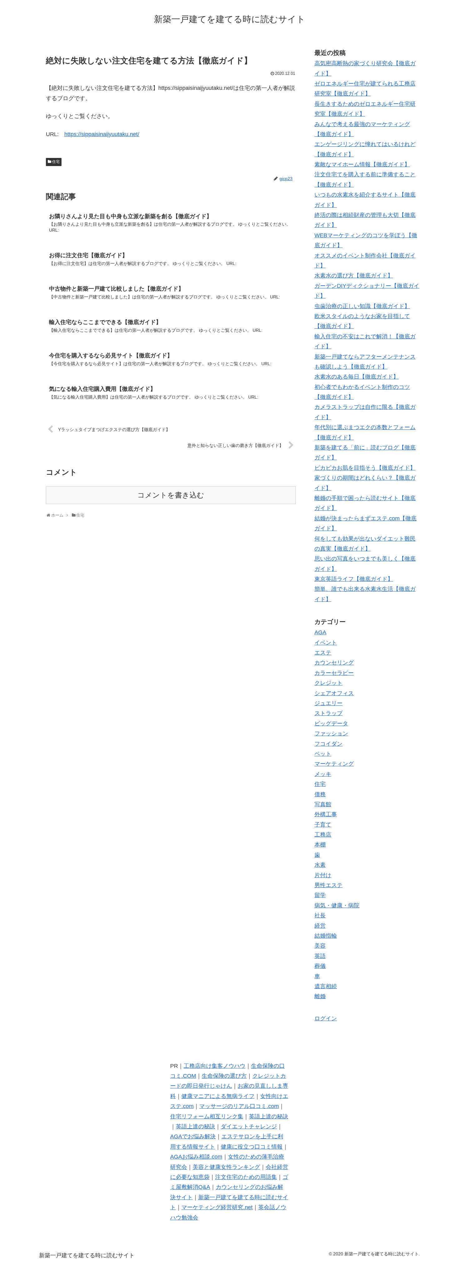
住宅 (56, 161)
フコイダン (328, 744)
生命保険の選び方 (224, 1076)
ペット (322, 754)
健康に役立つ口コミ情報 (252, 1147)
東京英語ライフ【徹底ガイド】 (353, 579)
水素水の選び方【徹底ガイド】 (353, 275)
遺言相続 (325, 986)
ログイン (325, 1018)
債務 (320, 794)
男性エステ (328, 885)
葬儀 (320, 966)
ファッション (331, 733)
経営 (320, 926)
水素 (320, 865)
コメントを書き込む (170, 495)
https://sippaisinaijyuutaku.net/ (101, 134)
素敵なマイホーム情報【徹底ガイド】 (362, 164)
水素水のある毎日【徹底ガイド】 (356, 377)
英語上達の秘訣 (268, 1116)
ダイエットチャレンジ (249, 1126)
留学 (320, 895)
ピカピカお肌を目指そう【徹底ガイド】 (365, 468)
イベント (325, 643)
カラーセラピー (334, 673)
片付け (322, 875)
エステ (322, 653)
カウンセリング (334, 663)
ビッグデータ (331, 723)
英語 (320, 956)
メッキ (322, 774)
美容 (320, 946)
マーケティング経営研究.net (217, 1207)
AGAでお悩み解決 (193, 1136)
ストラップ (328, 713)
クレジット (328, 683)
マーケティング (334, 764)
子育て (322, 825)
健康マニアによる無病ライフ (217, 1096)
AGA (320, 632)
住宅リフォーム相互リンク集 (206, 1116)
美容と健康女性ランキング (226, 1167)
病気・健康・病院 (336, 905)
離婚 (320, 996)
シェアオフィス (334, 693)
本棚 (320, 844)
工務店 (322, 835)
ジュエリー (328, 703)
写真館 (322, 804)
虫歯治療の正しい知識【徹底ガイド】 (362, 306)
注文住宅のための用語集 (246, 1177)
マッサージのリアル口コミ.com (239, 1106)
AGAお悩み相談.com (196, 1157)
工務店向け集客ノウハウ (214, 1066)
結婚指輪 (325, 936)
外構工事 (325, 814)
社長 (320, 915)
